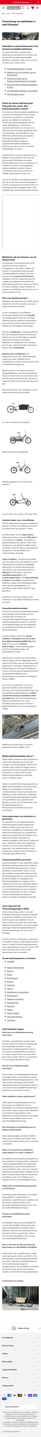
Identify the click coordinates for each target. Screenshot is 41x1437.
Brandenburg (12, 978)
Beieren (10, 971)
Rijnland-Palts (13, 1003)
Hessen (10, 989)
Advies (8, 13)
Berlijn (9, 974)
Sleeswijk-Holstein (14, 1017)
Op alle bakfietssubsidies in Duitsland (22, 91)
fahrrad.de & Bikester (13, 1431)
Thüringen (11, 1020)
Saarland (11, 1006)
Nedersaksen (12, 996)
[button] (32, 7)
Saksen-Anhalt (13, 1013)
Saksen (10, 1010)
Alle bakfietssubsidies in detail (19, 69)
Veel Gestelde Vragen (16, 94)
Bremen (10, 982)
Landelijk (10, 961)
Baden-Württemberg (15, 967)
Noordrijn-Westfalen (15, 999)
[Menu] (3, 7)
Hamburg (11, 985)
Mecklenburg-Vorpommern (18, 992)
